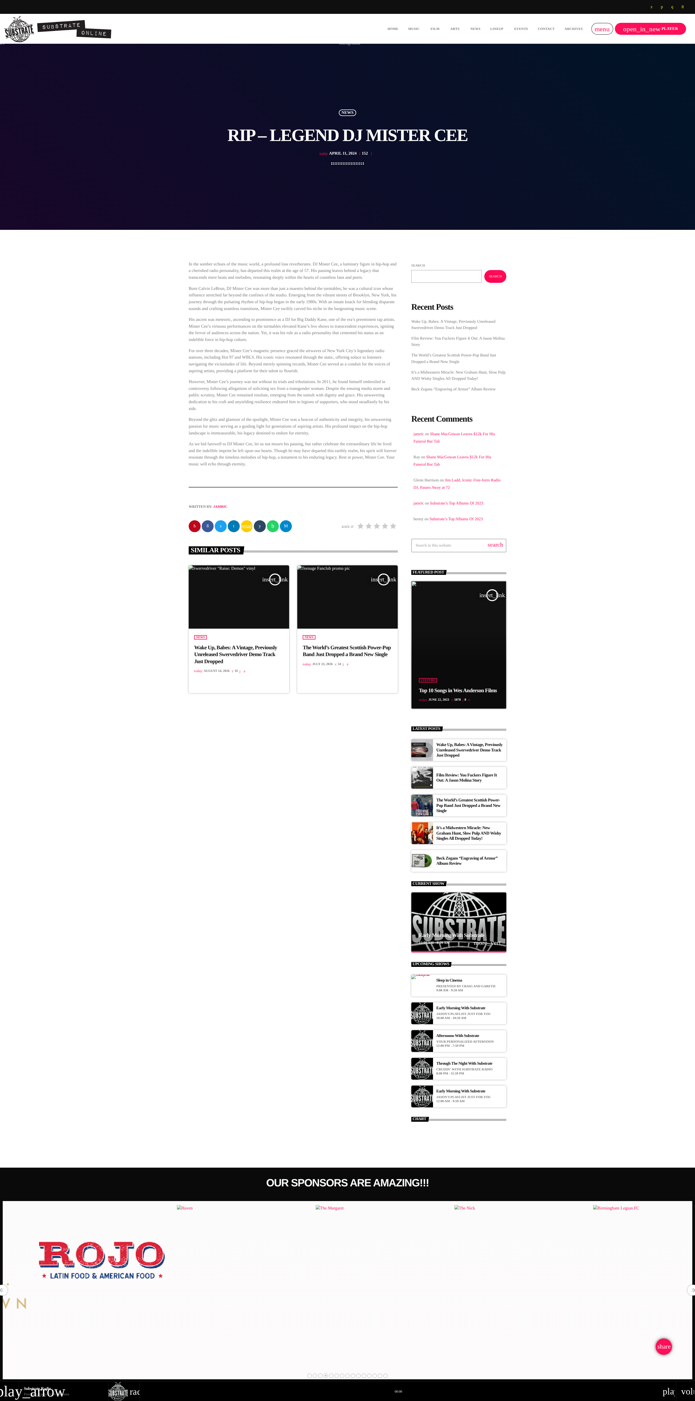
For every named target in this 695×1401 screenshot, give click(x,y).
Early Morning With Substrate (451, 935)
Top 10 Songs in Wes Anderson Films (458, 691)
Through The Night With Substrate (464, 1063)
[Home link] (58, 28)
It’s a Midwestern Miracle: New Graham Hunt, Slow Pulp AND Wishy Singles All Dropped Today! (468, 833)
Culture (428, 680)
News (347, 113)
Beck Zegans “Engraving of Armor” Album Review (453, 389)
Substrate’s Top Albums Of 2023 (456, 503)
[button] (309, 1376)
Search (418, 265)
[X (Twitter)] (651, 7)
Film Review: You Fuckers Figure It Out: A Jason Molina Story (466, 778)
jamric (220, 506)
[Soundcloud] (662, 7)
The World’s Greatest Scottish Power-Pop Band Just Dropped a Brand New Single (468, 805)
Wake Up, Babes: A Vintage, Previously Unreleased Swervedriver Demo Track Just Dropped (235, 654)
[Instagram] (672, 7)
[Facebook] (682, 7)
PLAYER (650, 29)
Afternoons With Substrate (457, 1036)
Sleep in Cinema (449, 980)
